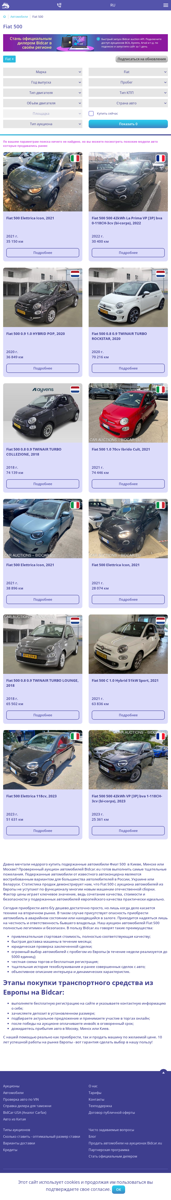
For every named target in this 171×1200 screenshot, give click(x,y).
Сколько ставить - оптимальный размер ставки (41, 1136)
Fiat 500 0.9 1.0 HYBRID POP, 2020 (35, 333)
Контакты (96, 1099)
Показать (128, 124)
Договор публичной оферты (112, 1112)
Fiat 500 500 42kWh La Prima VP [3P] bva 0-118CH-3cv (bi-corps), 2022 (127, 220)
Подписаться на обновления (142, 59)
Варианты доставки (19, 1143)
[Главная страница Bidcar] (5, 5)
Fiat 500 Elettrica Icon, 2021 (30, 218)
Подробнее (42, 252)
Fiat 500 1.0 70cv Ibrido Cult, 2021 (121, 449)
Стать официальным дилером (113, 1156)
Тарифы (95, 1092)
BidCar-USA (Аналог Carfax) (24, 1112)
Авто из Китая (14, 1119)
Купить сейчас (107, 113)
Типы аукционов (16, 1130)
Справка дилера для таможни (27, 1106)
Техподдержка (100, 1106)
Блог (92, 1136)
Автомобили (19, 17)
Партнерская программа (109, 1150)
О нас (93, 1086)
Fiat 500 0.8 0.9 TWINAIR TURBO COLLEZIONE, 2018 (34, 452)
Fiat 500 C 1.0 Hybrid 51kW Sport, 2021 (125, 680)
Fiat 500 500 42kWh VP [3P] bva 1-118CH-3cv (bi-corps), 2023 (127, 798)
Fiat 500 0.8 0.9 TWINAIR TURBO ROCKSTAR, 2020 (119, 336)
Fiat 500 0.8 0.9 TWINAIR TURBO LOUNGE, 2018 (42, 683)
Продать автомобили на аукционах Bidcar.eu (125, 1143)
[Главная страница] (4, 17)
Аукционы (11, 1086)
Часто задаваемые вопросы (111, 1130)
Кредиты (10, 1150)
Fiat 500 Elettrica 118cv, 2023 (31, 796)
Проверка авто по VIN (21, 1099)
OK (118, 1189)
